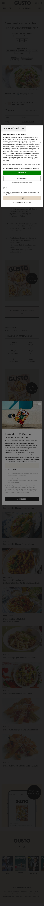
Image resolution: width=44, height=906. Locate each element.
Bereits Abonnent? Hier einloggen (22, 202)
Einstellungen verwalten (22, 178)
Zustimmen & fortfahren (22, 173)
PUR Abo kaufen (22, 198)
